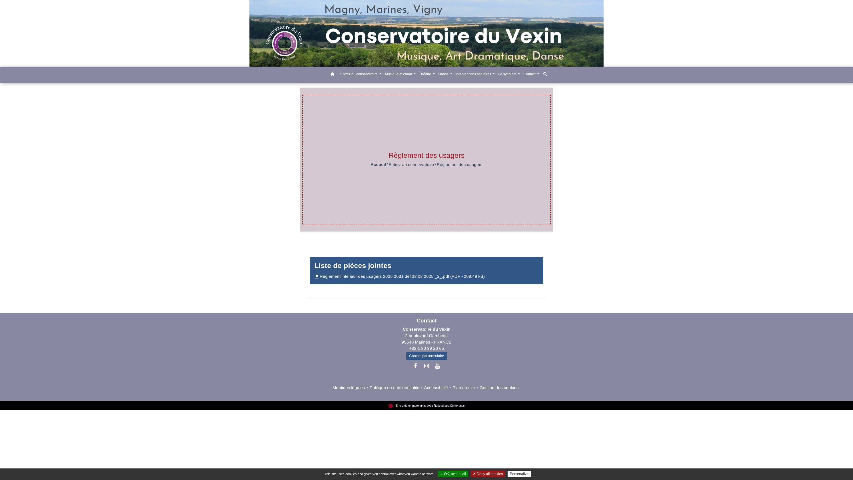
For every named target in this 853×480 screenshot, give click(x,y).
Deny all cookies (489, 474)
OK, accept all (454, 474)
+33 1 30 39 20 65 (426, 348)
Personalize (519, 474)
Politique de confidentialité (394, 387)
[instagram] (426, 366)
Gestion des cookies (499, 387)
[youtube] (437, 366)
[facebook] (415, 366)
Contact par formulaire (426, 356)
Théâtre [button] (425, 74)
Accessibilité (436, 387)
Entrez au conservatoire (411, 164)
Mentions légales (349, 387)
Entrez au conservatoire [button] (359, 74)
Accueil (378, 164)
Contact (426, 321)
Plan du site (463, 387)
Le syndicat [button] (507, 74)
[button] (332, 75)
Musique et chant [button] (399, 74)
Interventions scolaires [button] (474, 74)
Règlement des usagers (459, 164)
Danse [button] (444, 74)
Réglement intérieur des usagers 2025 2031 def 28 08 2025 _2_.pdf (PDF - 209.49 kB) (399, 276)
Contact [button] (529, 74)
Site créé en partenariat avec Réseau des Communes (430, 405)
